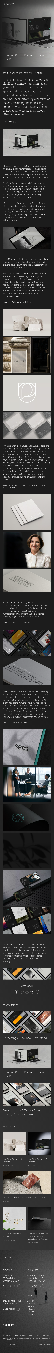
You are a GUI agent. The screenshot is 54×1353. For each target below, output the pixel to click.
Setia (27, 608)
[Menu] (49, 4)
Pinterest (31, 1312)
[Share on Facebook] (16, 992)
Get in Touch (8, 1258)
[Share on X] (22, 992)
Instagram (31, 1304)
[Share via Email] (32, 992)
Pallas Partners (9, 276)
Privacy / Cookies (44, 1345)
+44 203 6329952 (10, 1304)
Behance (31, 1309)
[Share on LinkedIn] (27, 992)
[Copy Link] (37, 992)
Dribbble (30, 1306)
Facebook (31, 1315)
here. (29, 302)
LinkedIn (30, 1301)
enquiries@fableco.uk (12, 1301)
